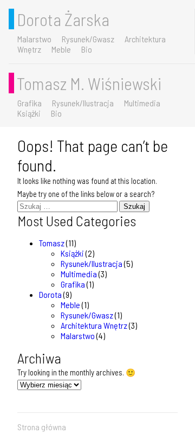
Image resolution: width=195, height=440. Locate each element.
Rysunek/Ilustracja (83, 103)
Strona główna (41, 427)
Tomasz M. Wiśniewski (89, 83)
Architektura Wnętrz (94, 325)
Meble (61, 49)
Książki (29, 113)
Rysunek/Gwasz (88, 39)
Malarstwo (34, 39)
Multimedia (142, 103)
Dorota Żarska (63, 19)
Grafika (29, 103)
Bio (86, 49)
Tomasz (51, 243)
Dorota (50, 294)
